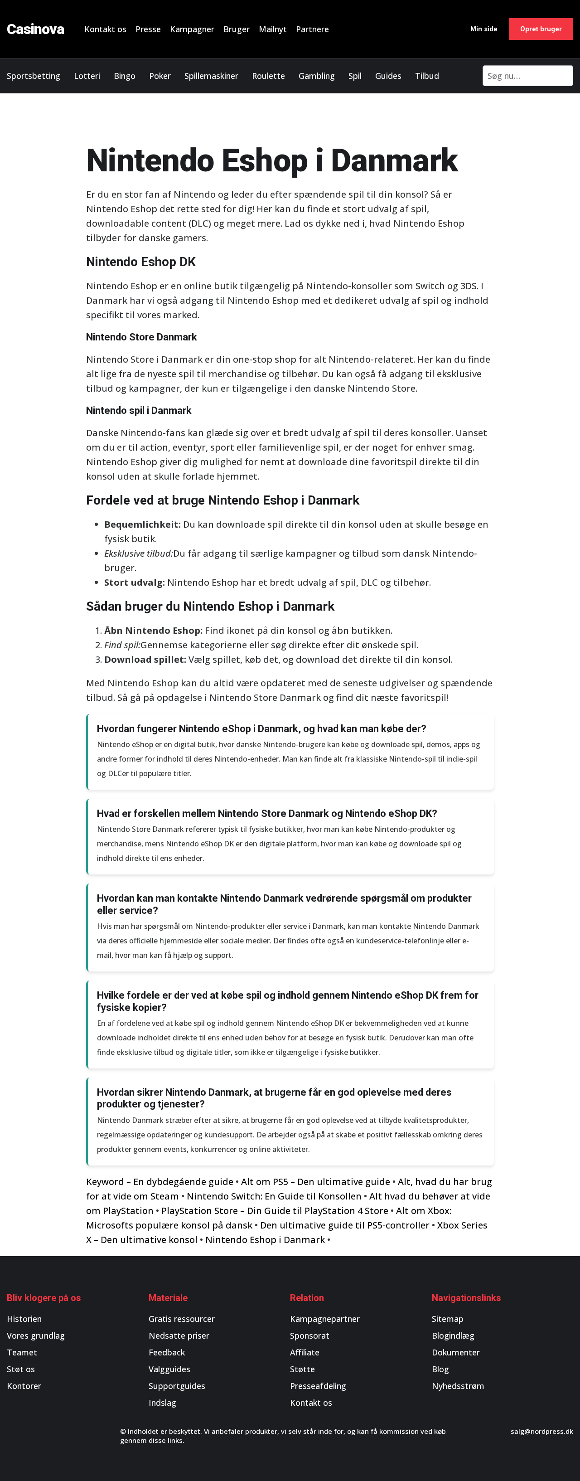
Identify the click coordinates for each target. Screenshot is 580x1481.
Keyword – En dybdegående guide (159, 1181)
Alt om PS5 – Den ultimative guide (315, 1181)
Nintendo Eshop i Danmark (265, 1239)
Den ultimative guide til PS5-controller (345, 1225)
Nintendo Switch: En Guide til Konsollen (274, 1196)
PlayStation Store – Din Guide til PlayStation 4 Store (274, 1210)
